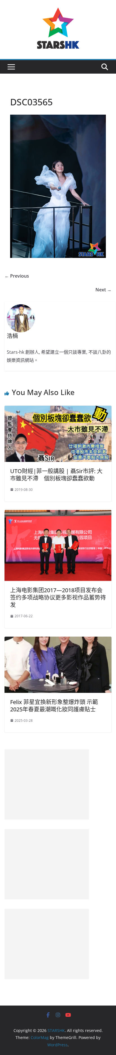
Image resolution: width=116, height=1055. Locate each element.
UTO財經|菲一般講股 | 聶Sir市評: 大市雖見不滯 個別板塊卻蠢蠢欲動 (56, 474)
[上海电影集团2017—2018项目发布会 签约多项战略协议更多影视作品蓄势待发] (58, 514)
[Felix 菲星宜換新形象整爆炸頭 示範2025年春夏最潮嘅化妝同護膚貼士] (58, 640)
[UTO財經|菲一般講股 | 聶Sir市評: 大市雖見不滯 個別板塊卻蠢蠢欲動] (58, 410)
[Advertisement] (47, 784)
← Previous (17, 276)
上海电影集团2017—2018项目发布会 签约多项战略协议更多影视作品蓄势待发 (58, 597)
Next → (103, 290)
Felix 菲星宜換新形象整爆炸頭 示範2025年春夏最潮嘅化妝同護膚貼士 (54, 705)
